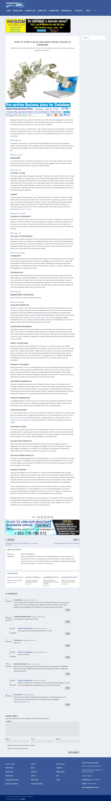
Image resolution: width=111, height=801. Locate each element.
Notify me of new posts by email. (18, 748)
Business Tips (42, 10)
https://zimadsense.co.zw (21, 702)
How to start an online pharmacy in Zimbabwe (68, 581)
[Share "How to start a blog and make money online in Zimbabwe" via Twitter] (41, 517)
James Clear (18, 420)
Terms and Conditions (37, 784)
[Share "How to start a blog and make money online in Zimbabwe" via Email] (48, 517)
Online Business (63, 48)
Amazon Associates (35, 317)
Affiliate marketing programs (19, 308)
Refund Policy (34, 780)
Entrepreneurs (66, 10)
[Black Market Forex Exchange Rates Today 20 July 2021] (51, 577)
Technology (43, 50)
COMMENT (9, 721)
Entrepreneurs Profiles (12, 784)
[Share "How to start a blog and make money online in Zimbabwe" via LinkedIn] (45, 517)
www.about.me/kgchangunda (44, 563)
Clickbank (47, 317)
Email (33, 739)
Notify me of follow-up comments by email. (21, 745)
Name (7, 739)
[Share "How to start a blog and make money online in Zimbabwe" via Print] (51, 517)
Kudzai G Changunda (23, 48)
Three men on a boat (24, 209)
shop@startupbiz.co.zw (92, 787)
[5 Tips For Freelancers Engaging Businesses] (33, 577)
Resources (78, 10)
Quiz (57, 775)
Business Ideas (18, 10)
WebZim (23, 799)
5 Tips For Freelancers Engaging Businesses (31, 581)
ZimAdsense (18, 695)
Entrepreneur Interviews (12, 780)
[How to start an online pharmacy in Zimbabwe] (69, 577)
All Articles (44, 48)
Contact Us (34, 771)
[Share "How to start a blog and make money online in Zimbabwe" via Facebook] (38, 517)
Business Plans (30, 10)
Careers (33, 775)
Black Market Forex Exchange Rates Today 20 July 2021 (50, 582)
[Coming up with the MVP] (15, 577)
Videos (58, 780)
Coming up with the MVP (14, 580)
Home (8, 10)
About (88, 10)
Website (58, 739)
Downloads (59, 768)
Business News (54, 10)
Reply (68, 610)
